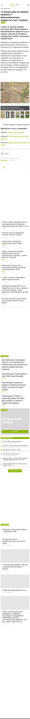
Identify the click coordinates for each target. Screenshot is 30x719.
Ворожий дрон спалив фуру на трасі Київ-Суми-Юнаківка (14, 375)
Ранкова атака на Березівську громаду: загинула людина (13, 234)
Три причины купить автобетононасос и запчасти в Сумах (13, 541)
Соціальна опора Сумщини (12, 420)
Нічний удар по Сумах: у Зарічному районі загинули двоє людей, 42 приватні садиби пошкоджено (13, 399)
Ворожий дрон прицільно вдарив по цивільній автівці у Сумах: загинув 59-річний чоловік (14, 386)
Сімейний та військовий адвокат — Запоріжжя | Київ (14, 530)
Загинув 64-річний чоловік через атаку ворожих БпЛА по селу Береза (14, 301)
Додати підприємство (15, 470)
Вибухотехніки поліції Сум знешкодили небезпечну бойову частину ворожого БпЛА (13, 267)
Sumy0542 (6, 153)
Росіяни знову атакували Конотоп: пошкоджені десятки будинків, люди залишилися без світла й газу (15, 224)
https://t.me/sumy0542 (16, 132)
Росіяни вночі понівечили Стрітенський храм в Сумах (12, 242)
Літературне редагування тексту (14, 590)
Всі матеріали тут (15, 431)
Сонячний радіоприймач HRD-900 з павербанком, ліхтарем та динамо (14, 567)
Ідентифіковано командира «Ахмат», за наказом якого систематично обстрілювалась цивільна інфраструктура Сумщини (14, 364)
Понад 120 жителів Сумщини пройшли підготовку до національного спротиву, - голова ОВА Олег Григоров (14, 254)
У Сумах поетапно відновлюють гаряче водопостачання (13, 278)
